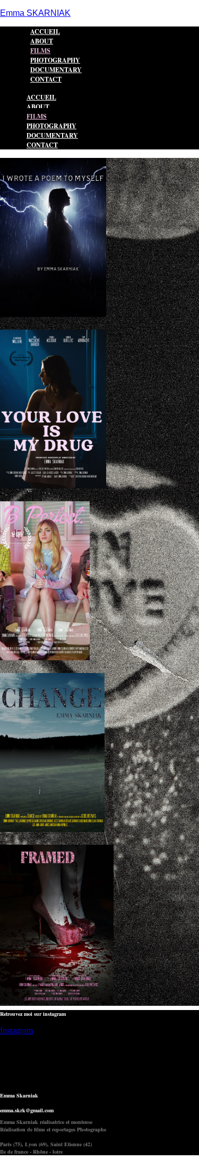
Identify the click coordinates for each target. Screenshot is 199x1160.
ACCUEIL (41, 97)
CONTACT (46, 79)
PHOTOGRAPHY (51, 125)
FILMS (37, 116)
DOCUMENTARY (52, 135)
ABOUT (38, 106)
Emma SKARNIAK (35, 12)
